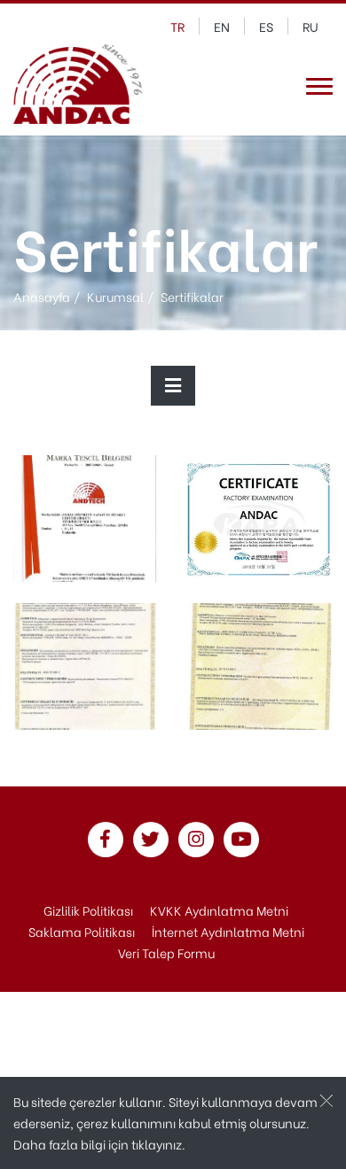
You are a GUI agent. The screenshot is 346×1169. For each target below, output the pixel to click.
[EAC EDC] (259, 664)
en (222, 26)
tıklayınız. (158, 1143)
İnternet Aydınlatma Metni (228, 931)
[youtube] (241, 840)
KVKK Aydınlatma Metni (219, 910)
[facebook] (105, 840)
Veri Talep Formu (166, 952)
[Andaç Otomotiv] (78, 86)
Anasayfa (41, 296)
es (266, 26)
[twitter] (151, 840)
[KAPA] (259, 516)
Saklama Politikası (81, 931)
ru (310, 26)
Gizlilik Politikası (88, 910)
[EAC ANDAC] (86, 664)
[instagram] (196, 840)
